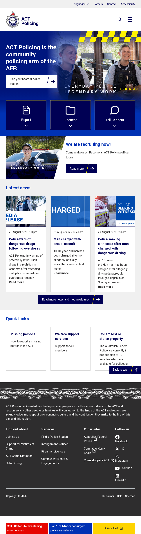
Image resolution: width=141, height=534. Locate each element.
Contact (111, 4)
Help (119, 496)
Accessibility (128, 4)
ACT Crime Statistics (19, 456)
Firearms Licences (53, 451)
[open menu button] (130, 19)
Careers (98, 4)
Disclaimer (108, 496)
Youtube (126, 468)
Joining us (12, 436)
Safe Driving (14, 463)
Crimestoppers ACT (96, 460)
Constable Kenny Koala (95, 451)
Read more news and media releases (66, 299)
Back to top (120, 369)
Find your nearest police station (25, 81)
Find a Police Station (54, 436)
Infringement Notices (54, 444)
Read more (77, 168)
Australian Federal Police (95, 439)
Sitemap (130, 496)
